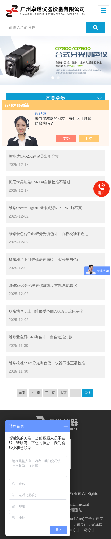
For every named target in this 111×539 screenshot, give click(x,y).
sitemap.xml (79, 504)
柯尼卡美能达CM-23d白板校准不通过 (39, 182)
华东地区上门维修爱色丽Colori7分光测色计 (45, 260)
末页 (63, 393)
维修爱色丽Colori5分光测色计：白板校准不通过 (48, 234)
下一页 (50, 393)
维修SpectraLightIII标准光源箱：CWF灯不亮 (45, 208)
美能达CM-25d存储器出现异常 (34, 156)
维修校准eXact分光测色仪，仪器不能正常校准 (47, 363)
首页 (22, 393)
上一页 (35, 393)
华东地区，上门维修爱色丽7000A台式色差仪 (46, 311)
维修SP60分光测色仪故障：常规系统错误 (43, 286)
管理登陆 (74, 510)
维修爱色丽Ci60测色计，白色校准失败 (40, 337)
